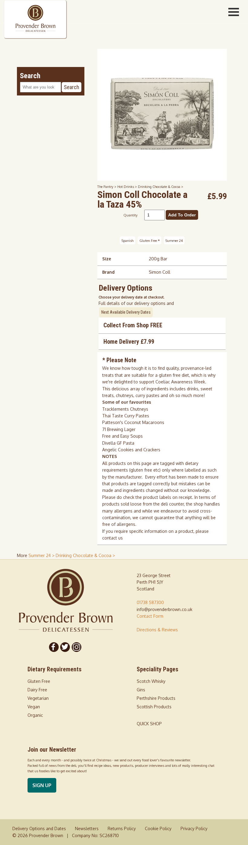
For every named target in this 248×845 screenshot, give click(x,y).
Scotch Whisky (151, 681)
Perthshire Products (156, 698)
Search (71, 87)
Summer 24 (174, 240)
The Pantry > (107, 186)
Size (106, 258)
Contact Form (150, 616)
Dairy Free (37, 689)
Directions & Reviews (157, 629)
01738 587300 (150, 602)
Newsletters (87, 828)
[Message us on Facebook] (54, 647)
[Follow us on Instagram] (76, 647)
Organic (35, 715)
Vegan (34, 706)
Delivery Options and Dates (39, 828)
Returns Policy (122, 828)
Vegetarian (38, 698)
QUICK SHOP (149, 723)
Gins (141, 689)
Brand (108, 272)
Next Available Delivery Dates (126, 312)
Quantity (130, 215)
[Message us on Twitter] (65, 647)
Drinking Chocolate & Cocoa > (160, 186)
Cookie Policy (158, 828)
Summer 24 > (42, 555)
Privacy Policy (194, 828)
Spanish (127, 240)
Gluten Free (149, 240)
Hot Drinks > (127, 186)
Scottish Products (154, 706)
